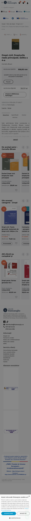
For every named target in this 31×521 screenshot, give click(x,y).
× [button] (29, 496)
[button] (15, 518)
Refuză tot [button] (23, 513)
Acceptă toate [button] (8, 513)
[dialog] (15, 507)
